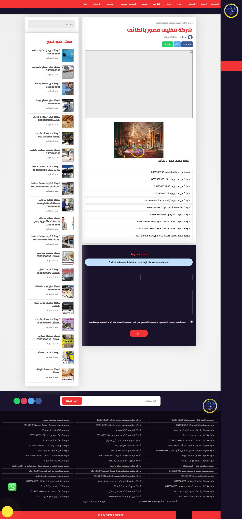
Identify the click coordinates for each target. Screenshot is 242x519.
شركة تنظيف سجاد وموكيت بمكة (198, 461)
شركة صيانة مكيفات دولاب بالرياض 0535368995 (118, 420)
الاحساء (97, 4)
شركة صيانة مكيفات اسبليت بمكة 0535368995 (47, 456)
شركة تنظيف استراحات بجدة (56, 440)
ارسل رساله (72, 401)
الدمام (191, 4)
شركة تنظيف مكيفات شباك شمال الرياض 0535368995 (116, 471)
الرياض (204, 4)
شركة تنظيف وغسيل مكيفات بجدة (197, 456)
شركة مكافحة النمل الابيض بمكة (198, 466)
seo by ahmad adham (110, 514)
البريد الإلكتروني (128, 269)
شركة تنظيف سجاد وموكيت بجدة (198, 435)
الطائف (157, 4)
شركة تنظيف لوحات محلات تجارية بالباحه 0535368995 (163, 229)
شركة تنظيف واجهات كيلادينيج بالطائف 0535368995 (189, 486)
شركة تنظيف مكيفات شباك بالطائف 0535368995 (191, 440)
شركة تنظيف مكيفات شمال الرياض (125, 491)
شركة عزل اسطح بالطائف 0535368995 (170, 179)
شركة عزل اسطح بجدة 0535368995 (172, 193)
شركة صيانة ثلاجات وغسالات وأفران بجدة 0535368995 (162, 236)
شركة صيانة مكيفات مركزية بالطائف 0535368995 (191, 445)
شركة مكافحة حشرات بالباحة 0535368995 (168, 207)
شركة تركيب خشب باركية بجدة (55, 486)
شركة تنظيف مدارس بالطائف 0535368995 (49, 435)
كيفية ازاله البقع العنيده (94, 502)
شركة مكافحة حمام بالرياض (56, 461)
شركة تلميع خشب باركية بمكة (127, 486)
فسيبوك (187, 44)
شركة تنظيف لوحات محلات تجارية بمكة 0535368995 (163, 222)
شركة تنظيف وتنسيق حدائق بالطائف (52, 476)
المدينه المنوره (128, 4)
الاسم (189, 269)
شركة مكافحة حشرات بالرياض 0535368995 (49, 471)
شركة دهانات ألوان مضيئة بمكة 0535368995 (193, 420)
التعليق (189, 285)
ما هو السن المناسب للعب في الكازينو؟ (123, 440)
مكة (144, 4)
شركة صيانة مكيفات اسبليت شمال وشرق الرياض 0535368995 (185, 451)
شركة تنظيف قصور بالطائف (168, 23)
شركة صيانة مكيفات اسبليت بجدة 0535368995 (119, 456)
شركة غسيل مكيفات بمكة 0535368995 (195, 425)
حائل (85, 4)
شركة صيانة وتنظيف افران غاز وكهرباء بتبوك (193, 430)
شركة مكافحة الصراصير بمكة (55, 430)
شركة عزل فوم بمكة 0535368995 (125, 496)
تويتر (177, 44)
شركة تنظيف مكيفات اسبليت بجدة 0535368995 (119, 435)
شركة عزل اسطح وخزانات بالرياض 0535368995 (47, 481)
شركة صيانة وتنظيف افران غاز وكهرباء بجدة (194, 491)
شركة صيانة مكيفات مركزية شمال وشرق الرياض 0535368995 (40, 466)
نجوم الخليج (187, 23)
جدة (169, 4)
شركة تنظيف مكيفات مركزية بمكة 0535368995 (191, 471)
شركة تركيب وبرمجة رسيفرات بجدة (53, 496)
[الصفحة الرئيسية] (231, 16)
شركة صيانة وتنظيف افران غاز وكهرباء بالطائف (119, 481)
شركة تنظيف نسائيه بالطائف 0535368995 (158, 502)
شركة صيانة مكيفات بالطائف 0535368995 (194, 481)
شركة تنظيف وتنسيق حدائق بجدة (126, 451)
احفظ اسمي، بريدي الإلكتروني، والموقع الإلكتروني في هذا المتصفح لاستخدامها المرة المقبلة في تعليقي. (138, 322)
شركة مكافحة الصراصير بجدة (128, 445)
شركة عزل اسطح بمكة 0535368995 (172, 186)
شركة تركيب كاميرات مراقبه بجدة (53, 451)
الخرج (179, 4)
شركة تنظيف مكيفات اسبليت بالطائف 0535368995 (117, 476)
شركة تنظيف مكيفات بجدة (128, 430)
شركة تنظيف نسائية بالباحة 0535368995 (169, 214)
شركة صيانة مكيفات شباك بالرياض (125, 466)
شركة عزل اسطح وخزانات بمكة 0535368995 (48, 445)
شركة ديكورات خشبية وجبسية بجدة (125, 461)
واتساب (167, 44)
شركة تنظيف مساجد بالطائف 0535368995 (49, 491)
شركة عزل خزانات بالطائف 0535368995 (170, 172)
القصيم (110, 4)
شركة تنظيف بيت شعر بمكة (56, 420)
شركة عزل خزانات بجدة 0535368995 (197, 476)
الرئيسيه (215, 4)
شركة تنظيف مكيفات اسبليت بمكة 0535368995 (46, 425)
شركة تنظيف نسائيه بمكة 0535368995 (196, 496)
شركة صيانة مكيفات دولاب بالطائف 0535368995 (118, 425)
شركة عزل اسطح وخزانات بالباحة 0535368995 (167, 200)
